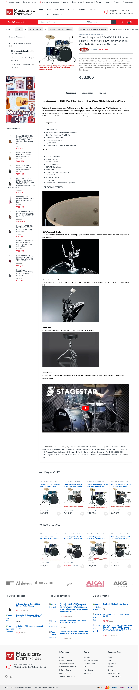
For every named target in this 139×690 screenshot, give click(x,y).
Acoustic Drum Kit (35, 29)
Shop (117, 2)
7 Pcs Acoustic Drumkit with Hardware (22, 66)
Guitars (71, 9)
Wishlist (110, 667)
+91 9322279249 (14, 2)
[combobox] (62, 22)
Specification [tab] (87, 93)
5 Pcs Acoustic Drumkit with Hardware (93, 29)
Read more (59, 514)
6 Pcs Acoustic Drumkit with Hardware (22, 59)
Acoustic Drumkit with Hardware (61, 29)
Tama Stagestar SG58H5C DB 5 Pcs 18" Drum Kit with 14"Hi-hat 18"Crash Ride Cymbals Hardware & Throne (79, 455)
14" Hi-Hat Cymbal (112, 447)
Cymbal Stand (95, 449)
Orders (110, 670)
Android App (78, 2)
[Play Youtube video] (85, 408)
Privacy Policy (64, 673)
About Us (45, 14)
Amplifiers (92, 9)
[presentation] (132, 584)
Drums (82, 9)
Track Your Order (104, 2)
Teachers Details (89, 663)
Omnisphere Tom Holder (105, 452)
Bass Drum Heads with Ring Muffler (78, 449)
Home (41, 9)
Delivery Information (66, 660)
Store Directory (89, 670)
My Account (129, 2)
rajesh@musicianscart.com (51, 2)
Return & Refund (65, 670)
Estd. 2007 (66, 2)
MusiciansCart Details (91, 660)
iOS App (90, 2)
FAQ (85, 667)
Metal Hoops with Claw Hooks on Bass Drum (80, 452)
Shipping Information (66, 663)
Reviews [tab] (102, 93)
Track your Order (114, 673)
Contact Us (57, 14)
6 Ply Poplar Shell (58, 449)
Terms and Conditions (67, 676)
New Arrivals (60, 9)
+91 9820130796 (30, 2)
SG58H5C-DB (120, 452)
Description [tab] (70, 93)
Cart (109, 660)
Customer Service (114, 676)
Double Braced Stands (109, 449)
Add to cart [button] (82, 566)
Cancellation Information (67, 667)
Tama (44, 457)
